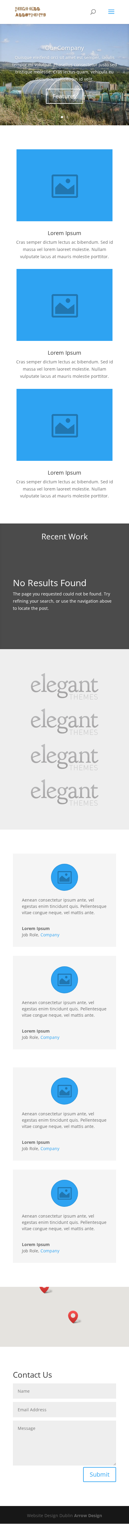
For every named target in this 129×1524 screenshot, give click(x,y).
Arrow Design (88, 1515)
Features (64, 96)
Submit (100, 1474)
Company (49, 935)
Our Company (64, 48)
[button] (46, 1287)
